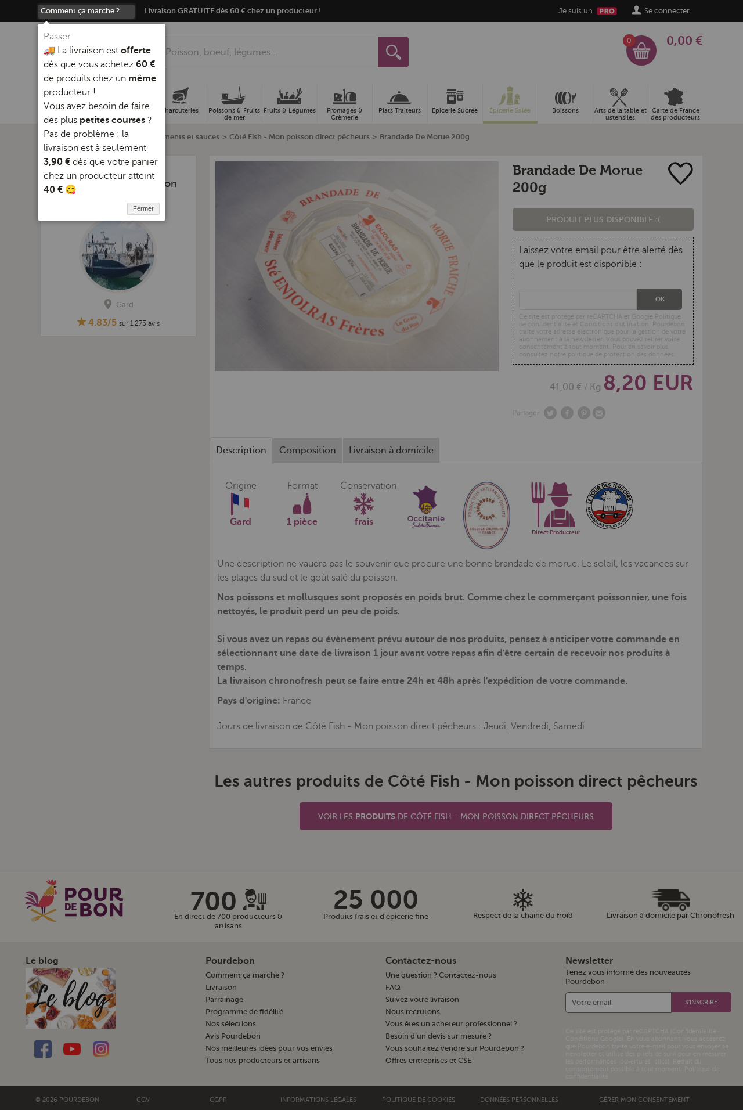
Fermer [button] (143, 208)
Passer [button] (57, 36)
